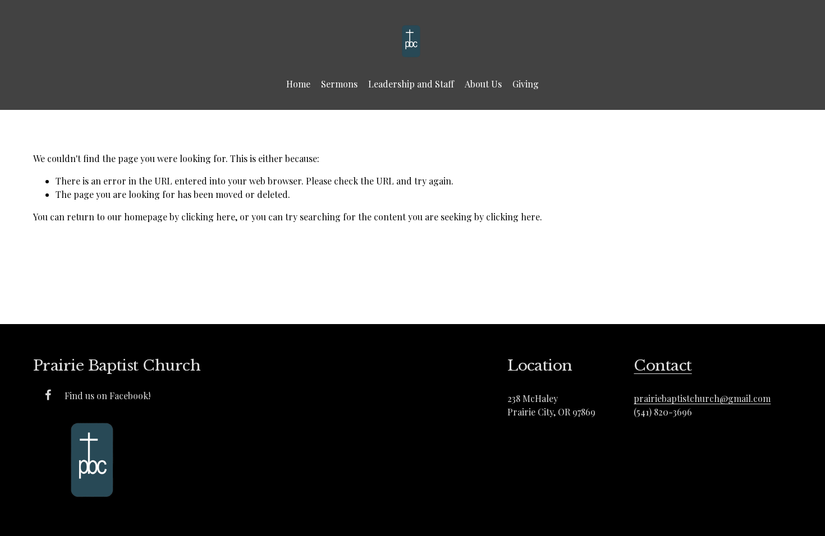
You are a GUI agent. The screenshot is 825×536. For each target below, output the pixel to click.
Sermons (339, 84)
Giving (525, 84)
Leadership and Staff (411, 84)
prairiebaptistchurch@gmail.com (702, 398)
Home (298, 84)
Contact (662, 365)
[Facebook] (48, 394)
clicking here (208, 217)
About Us (483, 84)
